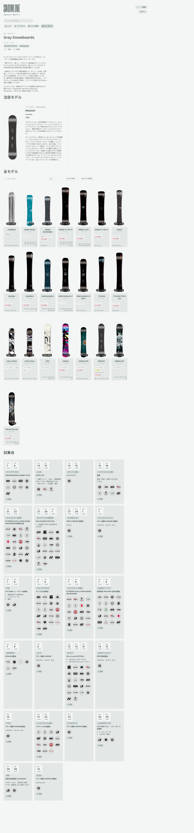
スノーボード (48, 26)
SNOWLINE (12, 8)
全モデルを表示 (86, 178)
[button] (12, 472)
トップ (9, 26)
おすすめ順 (70, 178)
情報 (9, 499)
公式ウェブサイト (11, 46)
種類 (51, 179)
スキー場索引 (35, 26)
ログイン (143, 11)
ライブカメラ (21, 26)
